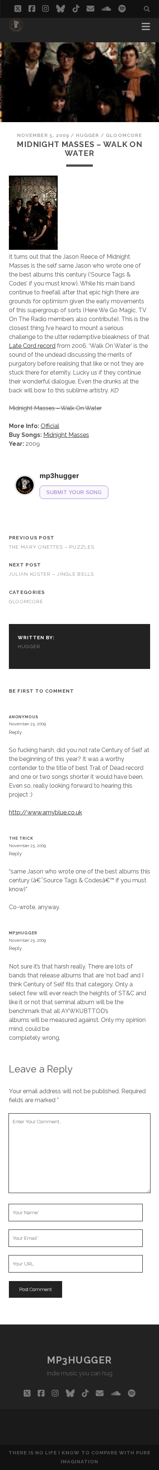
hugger (87, 135)
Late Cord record (32, 345)
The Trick (21, 838)
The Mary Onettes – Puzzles (51, 547)
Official (50, 425)
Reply (15, 732)
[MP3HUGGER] (16, 29)
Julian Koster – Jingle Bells (51, 574)
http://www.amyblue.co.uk (45, 812)
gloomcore (124, 135)
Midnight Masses (66, 434)
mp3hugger (23, 933)
